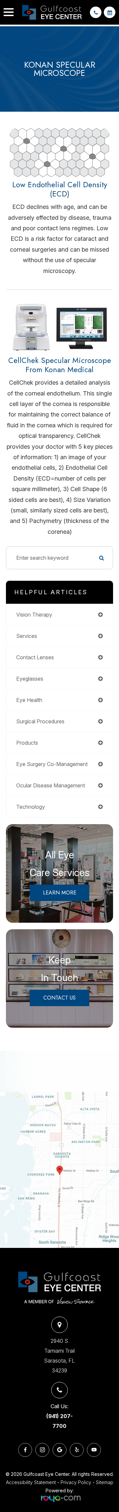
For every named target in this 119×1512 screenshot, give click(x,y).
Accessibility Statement (31, 1482)
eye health (29, 700)
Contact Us (59, 998)
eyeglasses (29, 678)
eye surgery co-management (52, 764)
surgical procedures (40, 721)
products (27, 742)
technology (30, 806)
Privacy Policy (75, 1482)
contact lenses (35, 657)
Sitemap (104, 1482)
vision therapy (34, 614)
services (26, 636)
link (4, 1055)
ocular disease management (50, 785)
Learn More (59, 892)
